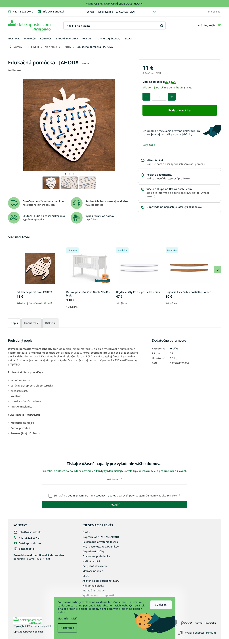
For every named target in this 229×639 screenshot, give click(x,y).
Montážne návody (93, 590)
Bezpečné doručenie (95, 566)
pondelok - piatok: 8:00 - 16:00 (39, 556)
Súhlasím (161, 604)
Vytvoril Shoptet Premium (200, 632)
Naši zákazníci (91, 561)
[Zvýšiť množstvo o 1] (172, 97)
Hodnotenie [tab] (31, 323)
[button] (65, 174)
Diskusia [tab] (50, 323)
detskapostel (27, 548)
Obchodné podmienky (96, 556)
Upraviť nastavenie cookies (28, 631)
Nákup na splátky (93, 585)
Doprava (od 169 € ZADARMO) (116, 11)
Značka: (14, 70)
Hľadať (161, 26)
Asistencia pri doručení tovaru (101, 580)
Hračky (174, 348)
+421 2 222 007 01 (30, 537)
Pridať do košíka (179, 110)
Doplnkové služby (93, 551)
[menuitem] (14, 38)
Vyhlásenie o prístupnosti (98, 595)
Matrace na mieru (93, 571)
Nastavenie (67, 627)
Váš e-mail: (114, 479)
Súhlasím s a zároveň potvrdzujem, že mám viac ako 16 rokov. (116, 495)
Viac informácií (67, 618)
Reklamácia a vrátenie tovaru (100, 542)
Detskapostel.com (30, 543)
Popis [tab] (14, 323)
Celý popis (149, 145)
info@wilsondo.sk (30, 532)
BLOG (86, 576)
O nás (90, 11)
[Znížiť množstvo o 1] (146, 97)
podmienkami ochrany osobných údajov (92, 495)
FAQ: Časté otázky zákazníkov (101, 546)
